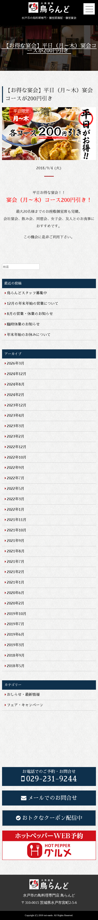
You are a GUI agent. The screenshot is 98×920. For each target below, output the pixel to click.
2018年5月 (16, 666)
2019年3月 (15, 645)
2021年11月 (16, 520)
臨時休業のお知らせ (23, 324)
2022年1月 (15, 509)
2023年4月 (15, 415)
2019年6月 (15, 634)
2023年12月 (16, 405)
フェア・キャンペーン (25, 705)
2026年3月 (15, 363)
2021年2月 (15, 572)
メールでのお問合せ (52, 798)
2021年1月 (15, 582)
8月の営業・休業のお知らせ (30, 314)
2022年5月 (15, 488)
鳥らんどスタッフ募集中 (27, 293)
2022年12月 (16, 447)
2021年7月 (15, 562)
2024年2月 (15, 395)
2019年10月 (16, 614)
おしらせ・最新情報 (23, 694)
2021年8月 (16, 551)
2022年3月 (15, 499)
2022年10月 (16, 457)
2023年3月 (15, 426)
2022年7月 (15, 478)
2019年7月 (15, 624)
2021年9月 (15, 541)
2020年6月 (15, 593)
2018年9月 (16, 655)
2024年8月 (16, 384)
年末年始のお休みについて (29, 335)
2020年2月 (15, 603)
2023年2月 (15, 436)
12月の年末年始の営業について (32, 303)
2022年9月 (15, 468)
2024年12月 (16, 374)
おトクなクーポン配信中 (52, 818)
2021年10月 (16, 530)
